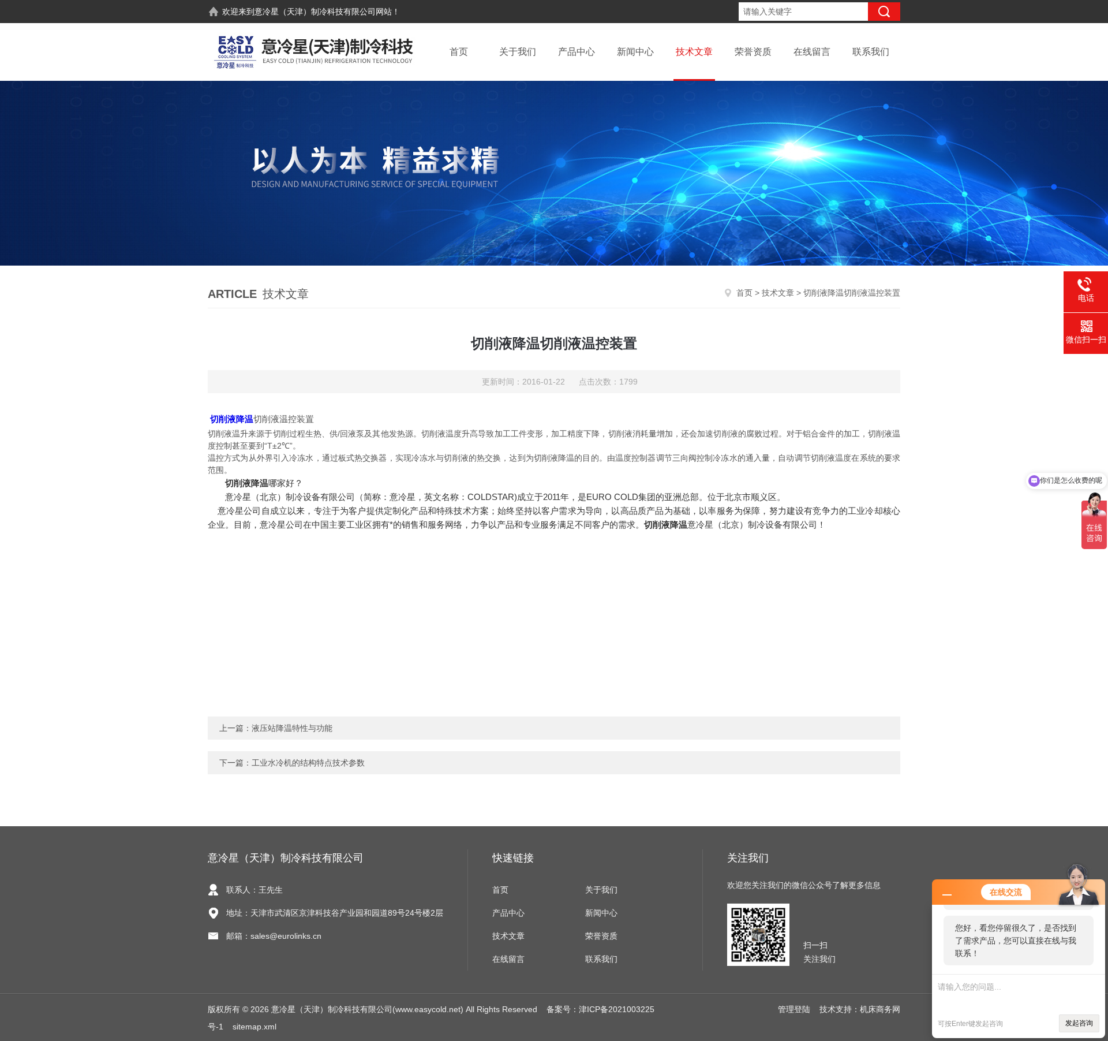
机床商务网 (880, 1009)
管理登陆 (794, 1009)
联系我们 (870, 52)
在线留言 (811, 52)
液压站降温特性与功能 (292, 728)
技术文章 (694, 52)
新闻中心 (635, 52)
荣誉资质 (753, 52)
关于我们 (517, 52)
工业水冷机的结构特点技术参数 (308, 762)
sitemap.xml (254, 1026)
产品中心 (576, 52)
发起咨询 (1079, 1023)
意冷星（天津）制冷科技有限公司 (315, 11)
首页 (459, 52)
